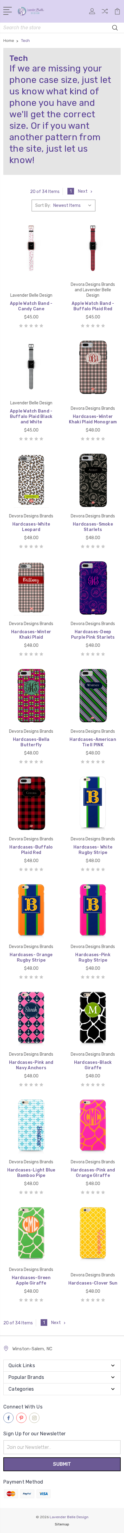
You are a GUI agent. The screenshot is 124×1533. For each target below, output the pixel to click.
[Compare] (104, 13)
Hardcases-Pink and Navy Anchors (31, 1065)
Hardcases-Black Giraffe (93, 1065)
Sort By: (43, 205)
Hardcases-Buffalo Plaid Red (31, 850)
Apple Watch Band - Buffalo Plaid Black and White (31, 417)
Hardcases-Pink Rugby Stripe (92, 957)
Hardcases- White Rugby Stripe (92, 850)
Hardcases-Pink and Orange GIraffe (93, 1173)
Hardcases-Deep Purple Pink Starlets (93, 634)
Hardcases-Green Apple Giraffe (31, 1280)
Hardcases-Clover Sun (93, 1283)
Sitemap (62, 1524)
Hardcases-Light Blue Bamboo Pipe (31, 1173)
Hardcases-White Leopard (31, 527)
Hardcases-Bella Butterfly (31, 742)
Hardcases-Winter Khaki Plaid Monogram (93, 419)
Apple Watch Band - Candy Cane (31, 306)
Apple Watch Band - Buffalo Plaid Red (93, 306)
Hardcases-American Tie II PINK (93, 742)
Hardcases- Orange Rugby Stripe (31, 957)
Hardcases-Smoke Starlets (93, 527)
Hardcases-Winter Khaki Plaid (31, 634)
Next (83, 191)
